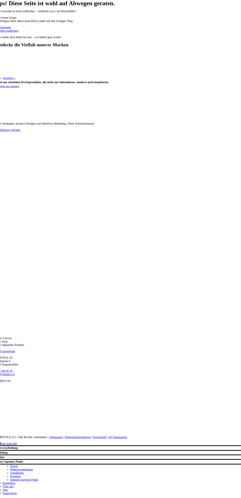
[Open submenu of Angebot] (14, 79)
